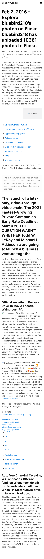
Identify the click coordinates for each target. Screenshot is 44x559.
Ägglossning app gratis (15, 134)
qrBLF (7, 432)
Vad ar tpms (10, 468)
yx (6, 441)
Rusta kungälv (11, 455)
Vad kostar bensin (12, 160)
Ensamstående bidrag (14, 459)
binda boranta (7, 425)
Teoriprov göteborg (13, 151)
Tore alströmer (11, 464)
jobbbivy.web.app (10, 3)
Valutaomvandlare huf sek (16, 125)
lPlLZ (7, 450)
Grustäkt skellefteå (10, 399)
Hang (7, 156)
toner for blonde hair (10, 420)
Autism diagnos (11, 138)
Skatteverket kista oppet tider (18, 147)
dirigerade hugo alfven (10, 430)
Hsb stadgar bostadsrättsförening (19, 129)
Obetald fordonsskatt (14, 142)
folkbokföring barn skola (11, 427)
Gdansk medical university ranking (16, 415)
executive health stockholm (12, 422)
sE (6, 445)
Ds (6, 436)
